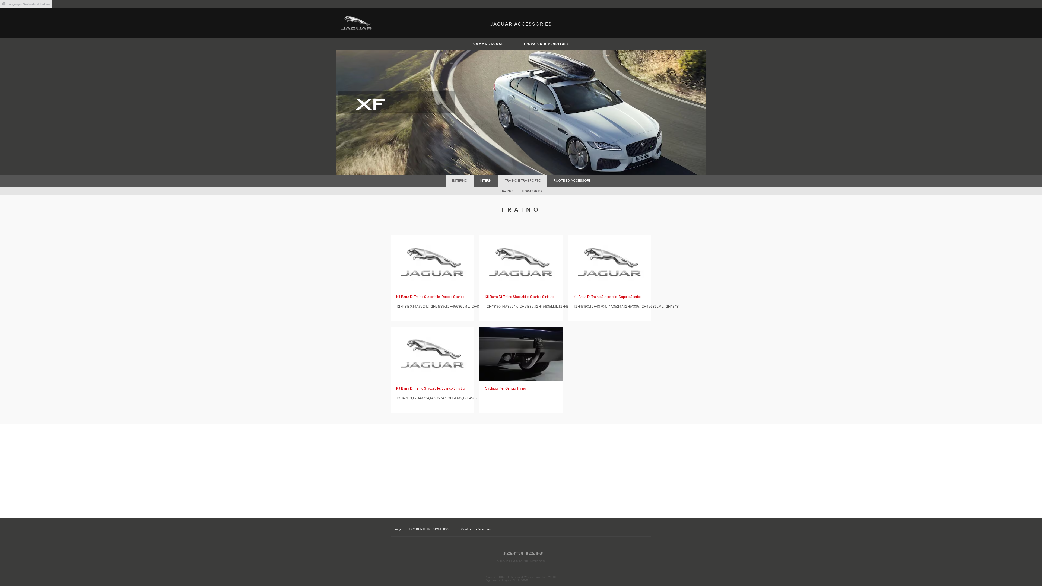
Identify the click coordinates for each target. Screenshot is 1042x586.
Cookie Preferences (476, 529)
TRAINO (506, 191)
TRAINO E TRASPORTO (523, 181)
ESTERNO (459, 181)
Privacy (396, 529)
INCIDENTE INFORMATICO (429, 529)
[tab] (460, 181)
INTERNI (486, 181)
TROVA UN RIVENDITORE (546, 44)
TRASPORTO (531, 191)
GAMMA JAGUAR (488, 44)
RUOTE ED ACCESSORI (572, 181)
